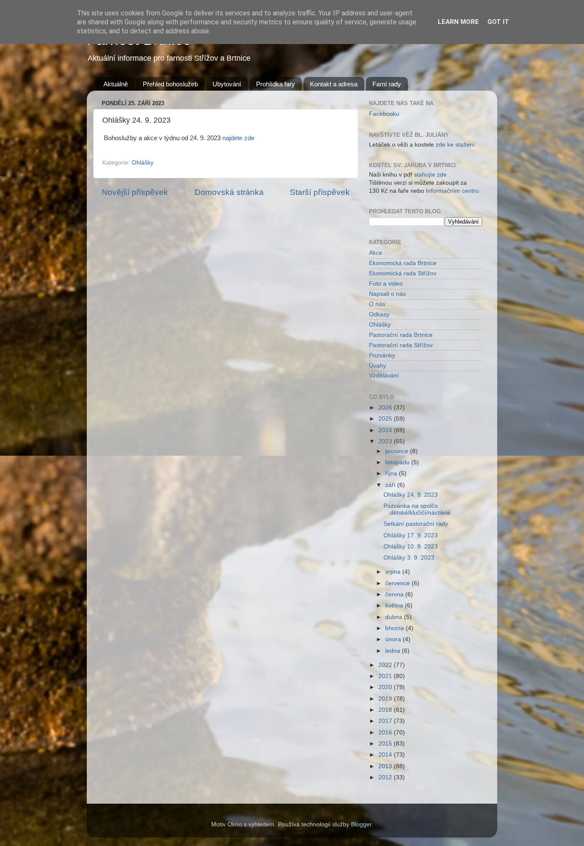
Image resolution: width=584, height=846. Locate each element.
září (391, 485)
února (394, 639)
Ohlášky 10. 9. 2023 (410, 546)
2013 (386, 766)
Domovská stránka (229, 192)
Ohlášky (142, 162)
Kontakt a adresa (333, 84)
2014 (386, 755)
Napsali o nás (387, 294)
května (395, 605)
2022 (386, 665)
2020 (386, 687)
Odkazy (379, 314)
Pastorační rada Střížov (401, 345)
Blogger (361, 824)
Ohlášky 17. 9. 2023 (410, 535)
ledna (393, 651)
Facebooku (384, 114)
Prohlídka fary (275, 84)
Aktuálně (115, 84)
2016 (386, 732)
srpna (393, 572)
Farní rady (386, 84)
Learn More (458, 22)
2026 (386, 407)
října (392, 473)
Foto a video (386, 283)
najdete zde (238, 138)
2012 (386, 777)
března (395, 628)
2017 (386, 721)
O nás (377, 304)
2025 (386, 419)
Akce (375, 253)
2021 (386, 676)
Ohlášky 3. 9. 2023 (408, 557)
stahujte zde (430, 174)
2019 (386, 699)
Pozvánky (382, 355)
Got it (498, 22)
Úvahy (377, 366)
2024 (386, 430)
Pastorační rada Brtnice (401, 335)
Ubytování (226, 84)
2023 (386, 441)
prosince (397, 451)
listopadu (398, 462)
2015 (386, 743)
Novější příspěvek (135, 192)
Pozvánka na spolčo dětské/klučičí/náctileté (417, 509)
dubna (394, 617)
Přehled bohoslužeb (170, 84)
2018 (386, 710)
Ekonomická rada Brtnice (403, 263)
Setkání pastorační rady (415, 524)
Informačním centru (452, 191)
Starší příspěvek (320, 192)
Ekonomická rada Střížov (403, 273)
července (398, 583)
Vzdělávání (384, 375)
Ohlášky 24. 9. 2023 (410, 495)
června (395, 594)
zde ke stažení (455, 144)
